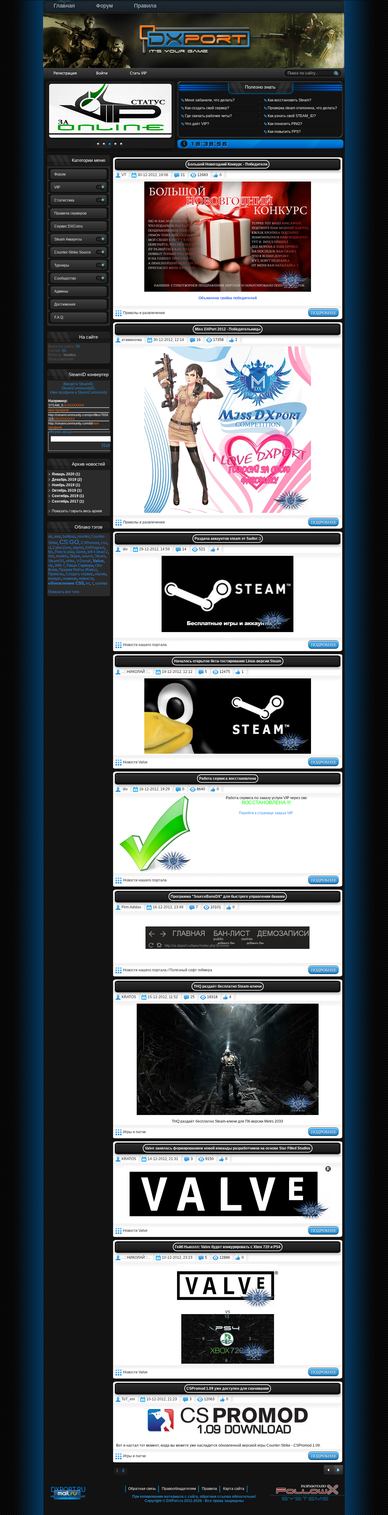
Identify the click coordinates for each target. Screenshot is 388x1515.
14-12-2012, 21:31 (163, 1159)
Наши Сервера (80, 565)
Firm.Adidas (131, 907)
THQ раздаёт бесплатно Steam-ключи (228, 986)
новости (86, 578)
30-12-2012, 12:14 (168, 340)
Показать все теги (63, 592)
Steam (100, 556)
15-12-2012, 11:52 (163, 997)
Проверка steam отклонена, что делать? (302, 108)
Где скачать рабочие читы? (208, 116)
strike (70, 561)
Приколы (56, 574)
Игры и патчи (134, 1132)
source (87, 556)
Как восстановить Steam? (289, 100)
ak (50, 536)
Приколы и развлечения (144, 313)
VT (124, 175)
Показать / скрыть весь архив (77, 511)
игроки (100, 574)
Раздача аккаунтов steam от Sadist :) (228, 538)
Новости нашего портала (145, 645)
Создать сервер (79, 574)
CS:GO (69, 542)
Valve (98, 560)
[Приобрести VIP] (138, 73)
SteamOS (56, 561)
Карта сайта (233, 1489)
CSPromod (90, 543)
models (62, 556)
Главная (64, 6)
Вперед (338, 1470)
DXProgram (95, 548)
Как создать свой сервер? (207, 108)
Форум (104, 6)
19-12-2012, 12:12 (177, 672)
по (88, 583)
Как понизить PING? (285, 124)
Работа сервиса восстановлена (227, 778)
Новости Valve (135, 762)
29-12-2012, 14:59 (154, 549)
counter (83, 536)
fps (50, 552)
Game (81, 552)
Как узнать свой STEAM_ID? (292, 116)
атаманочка (132, 340)
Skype (75, 556)
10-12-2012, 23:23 (177, 1257)
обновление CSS (66, 583)
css (104, 542)
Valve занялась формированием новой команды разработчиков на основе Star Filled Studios (227, 1148)
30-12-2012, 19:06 (153, 175)
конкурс (54, 578)
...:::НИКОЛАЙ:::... (136, 672)
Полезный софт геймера (190, 970)
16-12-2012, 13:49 (168, 907)
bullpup (69, 536)
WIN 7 (60, 565)
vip (50, 565)
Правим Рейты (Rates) (78, 570)
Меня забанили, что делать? (210, 100)
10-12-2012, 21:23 (161, 1399)
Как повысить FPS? (284, 132)
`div (125, 549)
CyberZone (62, 548)
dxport (78, 548)
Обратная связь (142, 1489)
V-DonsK (83, 561)
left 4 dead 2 (98, 552)
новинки (70, 578)
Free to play (64, 552)
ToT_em (128, 1399)
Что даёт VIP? (197, 124)
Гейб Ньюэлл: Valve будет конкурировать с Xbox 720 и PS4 (227, 1247)
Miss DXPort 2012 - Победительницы (227, 329)
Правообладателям (179, 1489)
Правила (145, 6)
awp (57, 536)
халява (101, 583)
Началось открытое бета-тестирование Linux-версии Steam (227, 661)
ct (49, 548)
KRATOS (129, 997)
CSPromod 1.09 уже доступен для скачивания (227, 1388)
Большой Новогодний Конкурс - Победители (227, 164)
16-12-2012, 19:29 (154, 789)
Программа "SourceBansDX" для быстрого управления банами (228, 896)
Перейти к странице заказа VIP (266, 813)
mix (51, 556)
